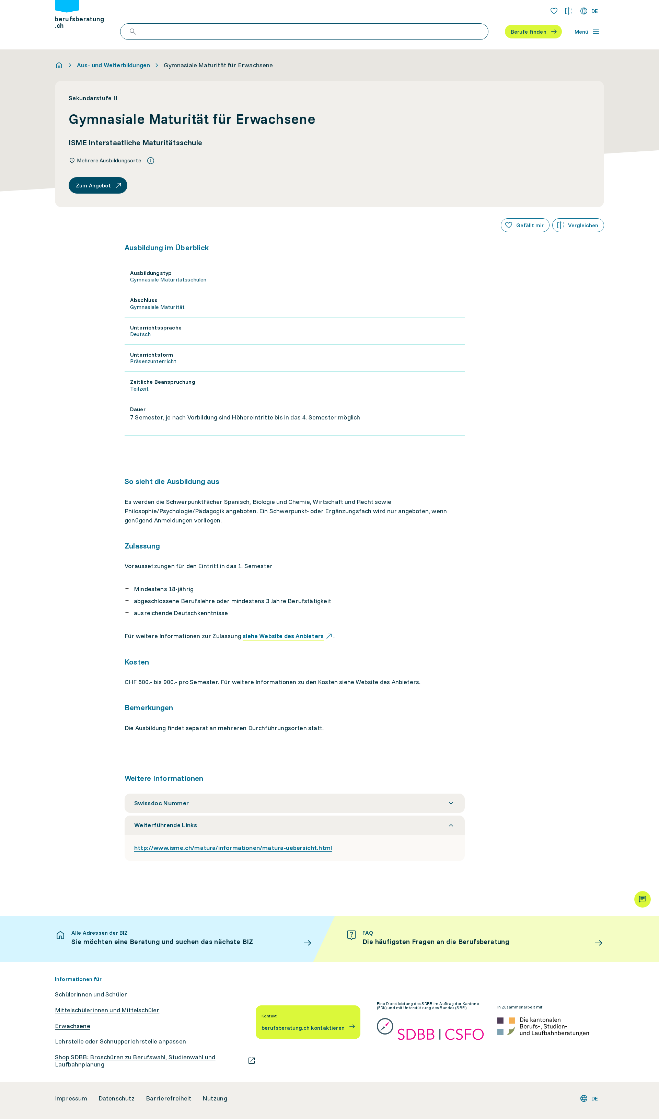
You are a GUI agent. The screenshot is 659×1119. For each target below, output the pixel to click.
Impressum (71, 1098)
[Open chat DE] (642, 899)
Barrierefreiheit (169, 1098)
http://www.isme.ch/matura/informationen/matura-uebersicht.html (233, 848)
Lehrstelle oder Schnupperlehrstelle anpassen (120, 1041)
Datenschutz (117, 1098)
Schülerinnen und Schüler (91, 994)
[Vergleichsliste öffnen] (568, 11)
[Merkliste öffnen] (554, 11)
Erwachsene (72, 1026)
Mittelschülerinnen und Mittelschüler (107, 1010)
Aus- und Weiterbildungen (113, 65)
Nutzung (215, 1098)
